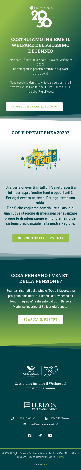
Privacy (60, 457)
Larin (44, 464)
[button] (34, 106)
